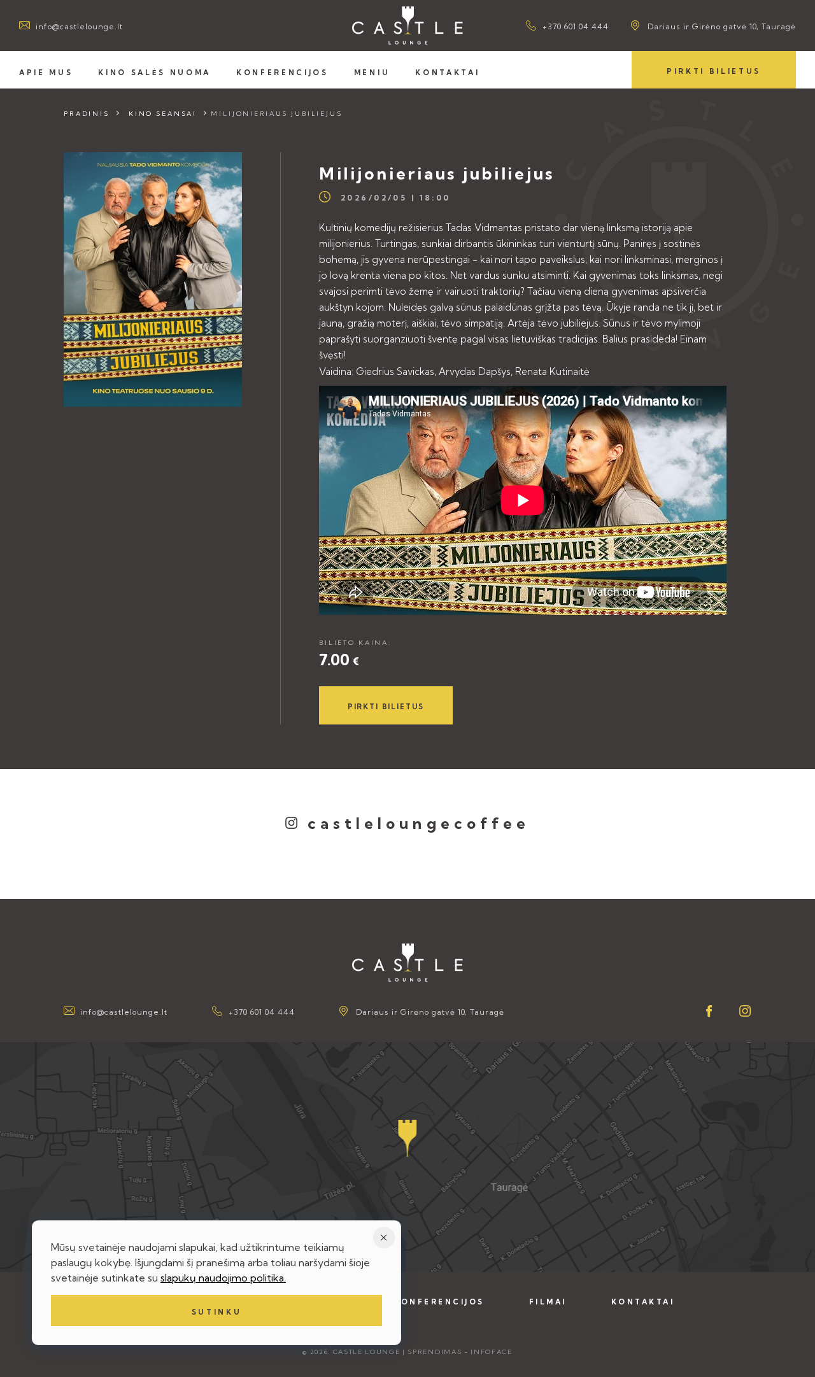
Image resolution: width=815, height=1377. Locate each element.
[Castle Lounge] (407, 25)
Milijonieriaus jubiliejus (277, 113)
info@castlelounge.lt (79, 26)
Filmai (548, 1301)
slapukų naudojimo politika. (223, 1277)
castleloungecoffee (419, 823)
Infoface (491, 1352)
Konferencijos (282, 72)
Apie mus (46, 72)
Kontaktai (447, 72)
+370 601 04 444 (575, 26)
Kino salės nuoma (154, 72)
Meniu (372, 72)
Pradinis (87, 113)
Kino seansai (163, 113)
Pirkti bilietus (714, 71)
